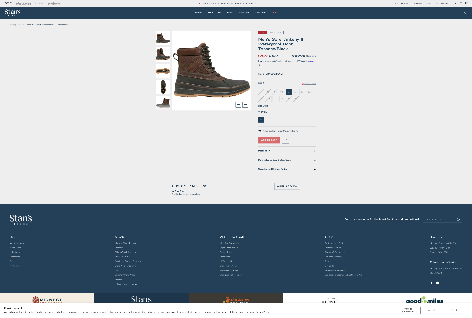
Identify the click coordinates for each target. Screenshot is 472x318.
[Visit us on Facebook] (431, 283)
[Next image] (245, 105)
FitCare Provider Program (126, 284)
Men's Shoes (15, 248)
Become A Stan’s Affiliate (125, 275)
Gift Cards (329, 266)
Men (210, 13)
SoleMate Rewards (123, 257)
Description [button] (264, 151)
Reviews (118, 280)
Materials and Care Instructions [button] (274, 160)
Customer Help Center (335, 243)
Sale (275, 13)
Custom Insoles (226, 252)
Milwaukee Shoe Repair (230, 271)
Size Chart (263, 106)
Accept (431, 310)
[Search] (465, 13)
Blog (436, 3)
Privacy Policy (262, 312)
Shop (12, 237)
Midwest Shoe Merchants (126, 243)
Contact (444, 3)
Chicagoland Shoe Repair (231, 275)
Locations (405, 3)
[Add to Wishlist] (285, 140)
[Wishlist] (461, 3)
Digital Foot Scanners (229, 248)
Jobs (396, 3)
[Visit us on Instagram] (437, 283)
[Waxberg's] (23, 3)
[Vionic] (40, 3)
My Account (15, 266)
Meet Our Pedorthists (229, 243)
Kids (220, 13)
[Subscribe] (458, 220)
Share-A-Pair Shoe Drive (125, 266)
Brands (230, 13)
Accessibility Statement (335, 271)
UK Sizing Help (226, 261)
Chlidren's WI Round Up (125, 252)
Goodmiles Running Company (128, 261)
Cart (11, 261)
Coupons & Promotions (335, 252)
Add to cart (269, 140)
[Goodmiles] (54, 3)
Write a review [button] (287, 186)
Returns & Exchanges (334, 257)
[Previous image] (238, 105)
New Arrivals (261, 13)
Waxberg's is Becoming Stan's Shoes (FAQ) (343, 275)
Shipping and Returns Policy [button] (272, 169)
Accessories (245, 13)
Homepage (15, 25)
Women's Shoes (17, 243)
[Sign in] (455, 3)
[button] (299, 56)
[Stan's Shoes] (13, 12)
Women (199, 13)
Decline (455, 310)
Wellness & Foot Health (232, 237)
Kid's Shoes (15, 252)
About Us (120, 237)
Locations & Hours (333, 248)
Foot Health (418, 3)
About (428, 3)
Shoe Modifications (228, 266)
